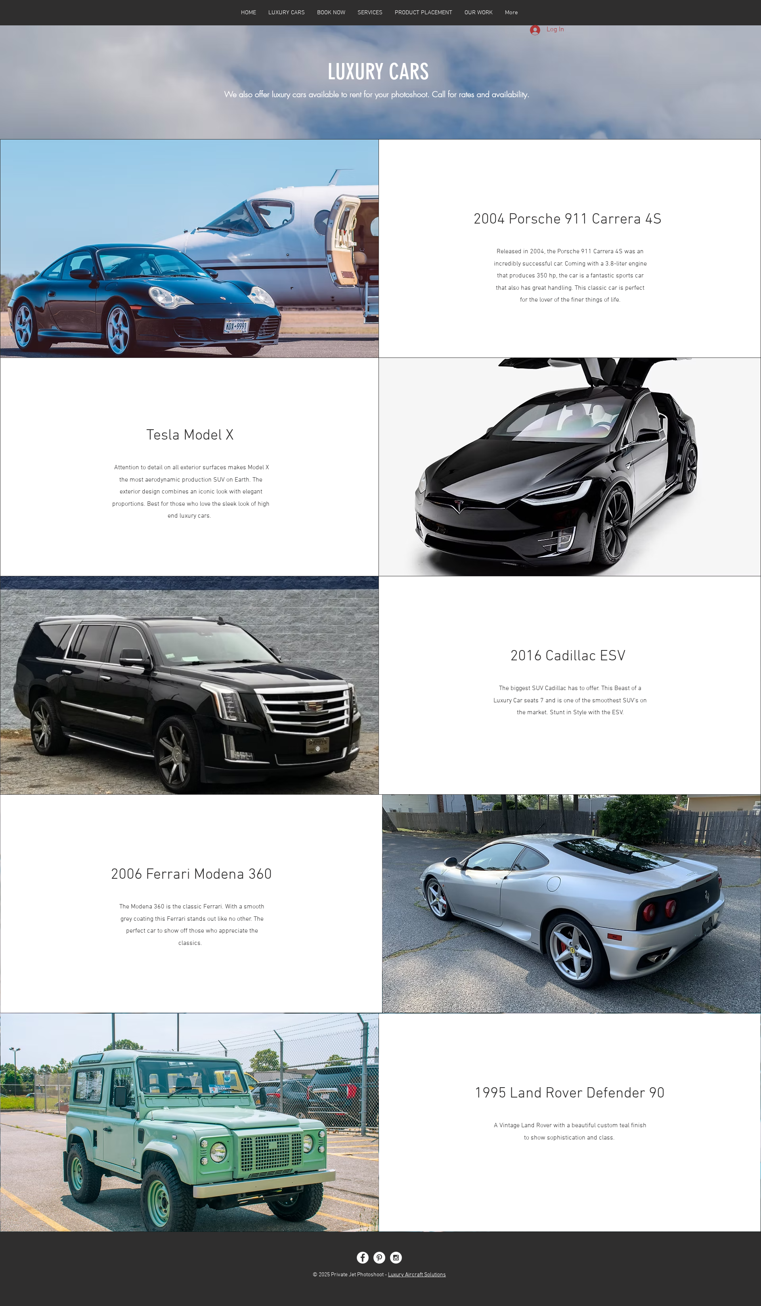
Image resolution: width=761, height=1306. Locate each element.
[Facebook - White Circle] (363, 1258)
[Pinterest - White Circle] (379, 1258)
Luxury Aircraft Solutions (417, 1275)
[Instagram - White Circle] (396, 1258)
